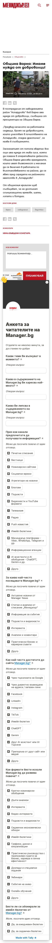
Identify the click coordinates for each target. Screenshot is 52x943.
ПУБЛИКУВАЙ (34, 276)
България (7, 52)
